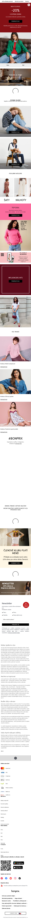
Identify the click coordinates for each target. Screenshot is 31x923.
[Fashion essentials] (15, 352)
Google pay (8, 776)
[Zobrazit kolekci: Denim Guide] (15, 100)
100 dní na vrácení (19, 1)
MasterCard (8, 768)
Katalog (2, 817)
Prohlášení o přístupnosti (19, 901)
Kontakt (2, 820)
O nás (2, 848)
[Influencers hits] (15, 312)
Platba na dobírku (9, 787)
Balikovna (8, 791)
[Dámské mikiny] (15, 212)
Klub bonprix (3, 814)
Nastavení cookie (6, 901)
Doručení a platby (4, 804)
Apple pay (8, 780)
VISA (6, 772)
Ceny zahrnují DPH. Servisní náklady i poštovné (14, 903)
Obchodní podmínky (7, 898)
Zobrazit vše (18, 443)
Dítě (1, 836)
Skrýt (2, 751)
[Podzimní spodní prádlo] (15, 417)
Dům (2, 840)
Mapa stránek (18, 898)
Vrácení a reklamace (5, 807)
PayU (7, 783)
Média (2, 855)
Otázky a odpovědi (4, 800)
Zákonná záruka (6, 908)
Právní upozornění (7, 906)
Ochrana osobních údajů (8, 896)
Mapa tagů (3, 843)
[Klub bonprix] (15, 537)
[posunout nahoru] (15, 758)
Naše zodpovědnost (5, 852)
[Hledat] (29, 5)
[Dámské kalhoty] (21, 190)
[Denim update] (15, 384)
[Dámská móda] (15, 17)
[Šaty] (7, 190)
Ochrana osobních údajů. (14, 633)
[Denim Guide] (15, 121)
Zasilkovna (8, 795)
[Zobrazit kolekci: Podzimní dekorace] (15, 77)
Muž (23, 65)
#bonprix (15, 438)
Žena (8, 65)
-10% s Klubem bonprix (7, 1)
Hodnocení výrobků (5, 824)
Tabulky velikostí (4, 810)
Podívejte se (15, 81)
